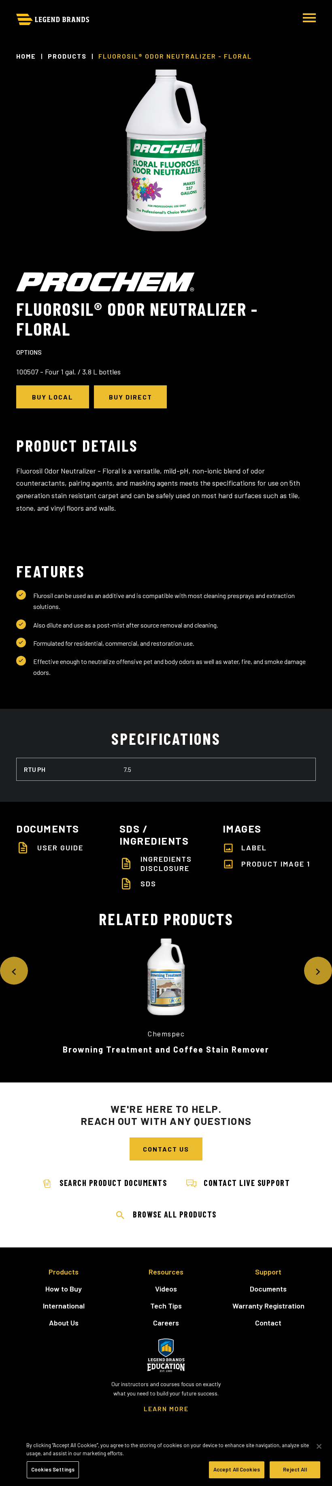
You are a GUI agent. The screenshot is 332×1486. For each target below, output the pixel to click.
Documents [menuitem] (268, 1288)
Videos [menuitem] (166, 1288)
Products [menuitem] (64, 1271)
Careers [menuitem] (166, 1322)
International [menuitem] (64, 1305)
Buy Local (52, 397)
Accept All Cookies (236, 1469)
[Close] (319, 1446)
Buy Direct (130, 397)
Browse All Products (175, 1214)
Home (26, 56)
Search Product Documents (113, 1183)
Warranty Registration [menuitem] (268, 1305)
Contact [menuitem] (268, 1322)
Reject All (294, 1469)
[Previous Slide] (14, 971)
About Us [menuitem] (64, 1322)
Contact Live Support (247, 1183)
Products (67, 56)
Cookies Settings (52, 1469)
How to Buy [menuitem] (63, 1288)
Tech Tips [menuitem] (166, 1305)
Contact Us (166, 1149)
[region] (166, 1459)
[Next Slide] (318, 971)
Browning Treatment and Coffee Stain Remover (166, 1049)
